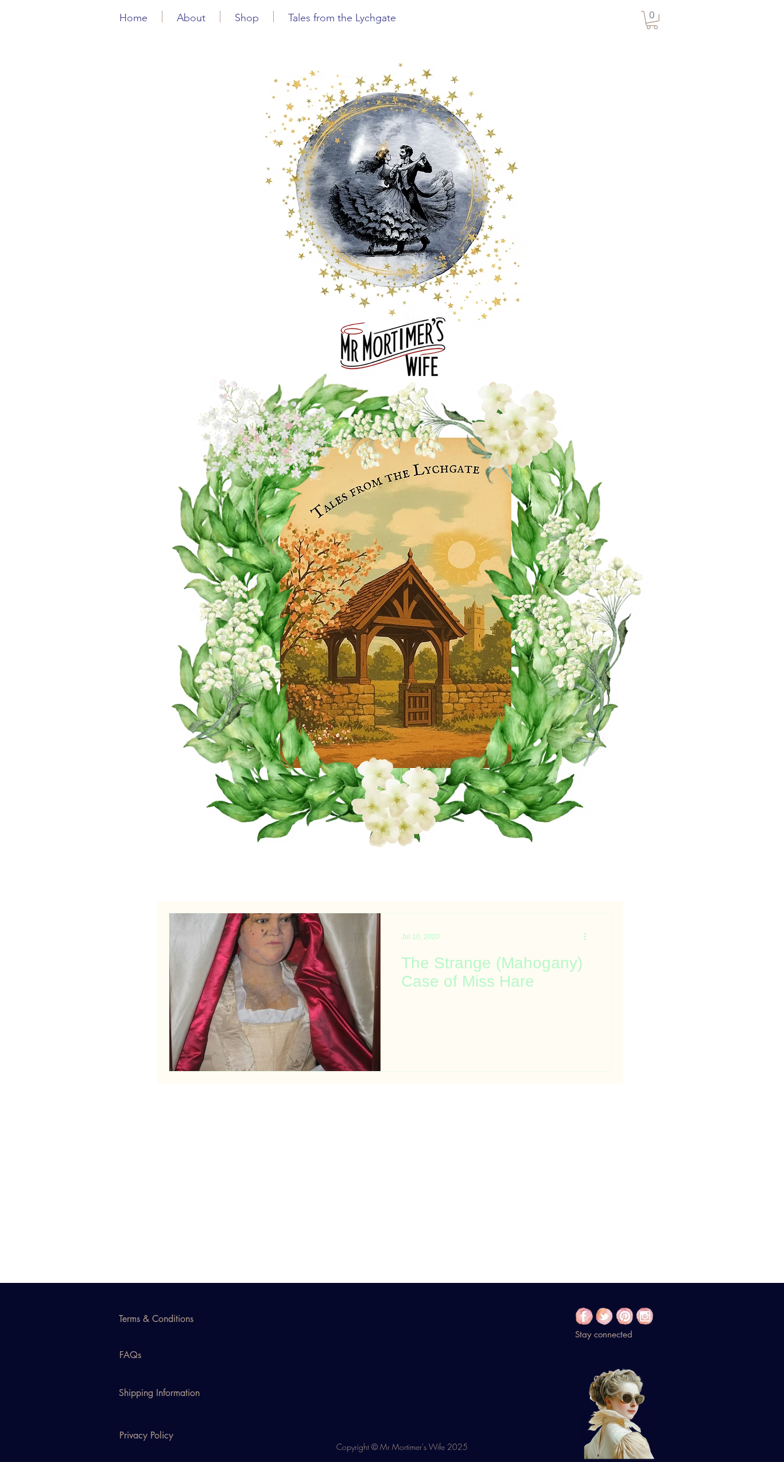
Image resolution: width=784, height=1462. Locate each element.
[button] (191, 16)
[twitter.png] (604, 1316)
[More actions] (589, 937)
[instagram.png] (644, 1316)
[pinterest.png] (624, 1316)
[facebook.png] (584, 1316)
